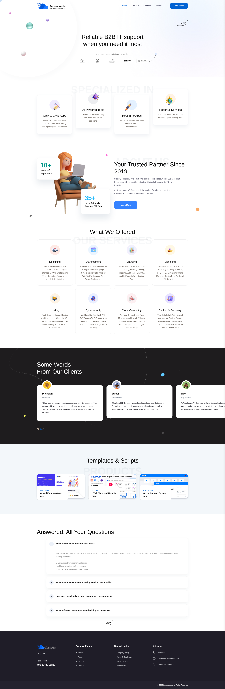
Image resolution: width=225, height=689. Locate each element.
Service (81, 661)
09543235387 (162, 653)
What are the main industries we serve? (75, 544)
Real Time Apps (132, 115)
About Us (135, 6)
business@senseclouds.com (168, 658)
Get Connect (179, 6)
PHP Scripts (148, 490)
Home (124, 6)
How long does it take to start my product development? (84, 596)
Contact (158, 6)
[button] (38, 429)
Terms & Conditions (124, 657)
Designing (55, 261)
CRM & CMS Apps (54, 115)
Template (95, 490)
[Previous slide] (181, 371)
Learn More (126, 205)
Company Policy (123, 653)
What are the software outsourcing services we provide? (84, 582)
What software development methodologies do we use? (83, 610)
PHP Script (44, 490)
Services (147, 6)
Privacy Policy (122, 661)
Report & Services (170, 109)
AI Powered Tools (93, 109)
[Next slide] (187, 371)
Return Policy (122, 666)
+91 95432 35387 (46, 665)
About (80, 657)
